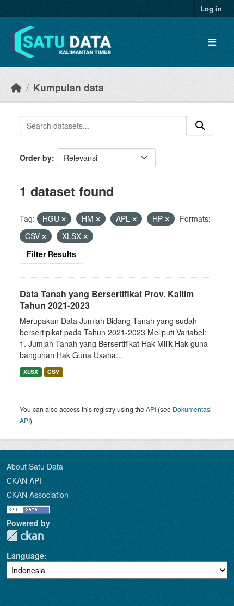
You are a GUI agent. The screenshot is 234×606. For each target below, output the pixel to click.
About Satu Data (35, 466)
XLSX (30, 371)
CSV (53, 371)
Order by (36, 157)
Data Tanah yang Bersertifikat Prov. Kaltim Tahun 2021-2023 (107, 299)
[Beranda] (16, 87)
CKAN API (24, 480)
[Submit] (200, 125)
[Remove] (63, 219)
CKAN (25, 535)
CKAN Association (38, 494)
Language (25, 555)
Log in (211, 8)
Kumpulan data (68, 87)
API (151, 409)
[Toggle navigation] (212, 42)
